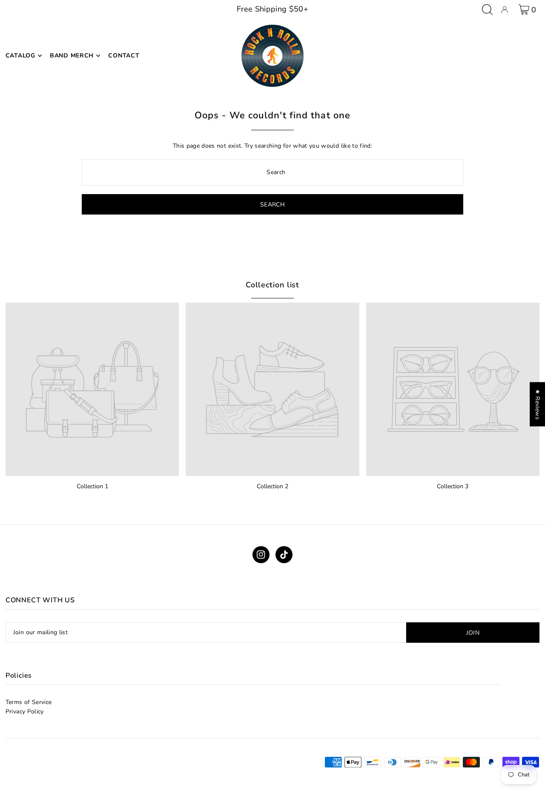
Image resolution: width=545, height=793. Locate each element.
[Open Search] (487, 9)
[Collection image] (92, 389)
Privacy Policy (25, 711)
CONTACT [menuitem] (123, 56)
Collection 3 (452, 486)
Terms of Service (29, 702)
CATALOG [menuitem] (20, 56)
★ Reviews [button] (538, 404)
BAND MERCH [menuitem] (72, 56)
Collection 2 (272, 486)
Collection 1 (92, 486)
